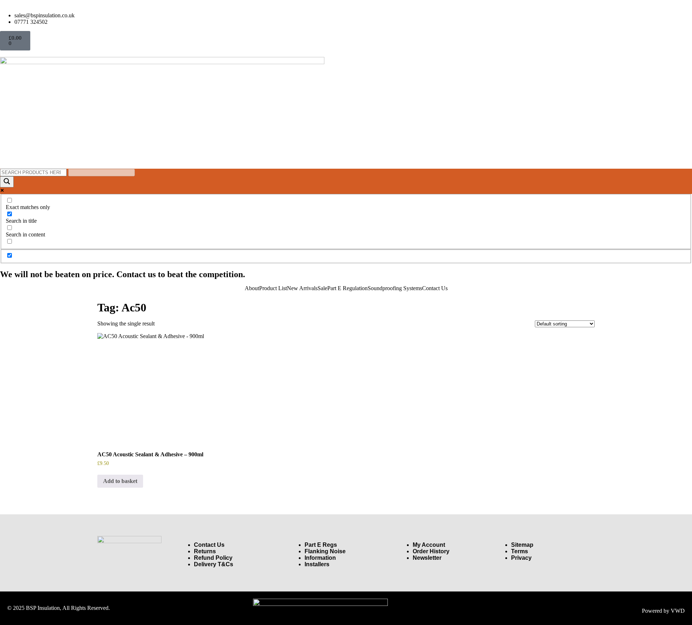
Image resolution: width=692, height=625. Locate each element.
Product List (273, 288)
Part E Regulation (347, 288)
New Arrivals (302, 288)
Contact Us (435, 288)
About (252, 288)
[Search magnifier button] (7, 181)
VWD (678, 611)
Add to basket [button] (120, 481)
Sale (322, 288)
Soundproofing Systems (395, 288)
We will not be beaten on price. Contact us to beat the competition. (122, 274)
